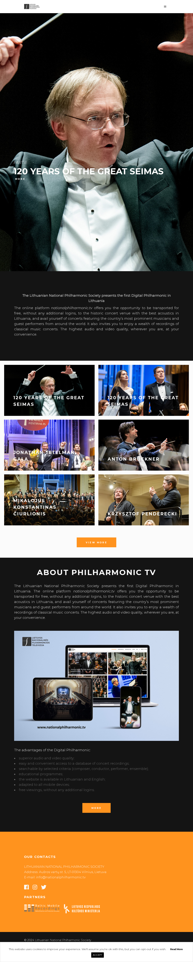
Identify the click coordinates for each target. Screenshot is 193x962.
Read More (176, 949)
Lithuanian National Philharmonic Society (63, 940)
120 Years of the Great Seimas (89, 171)
